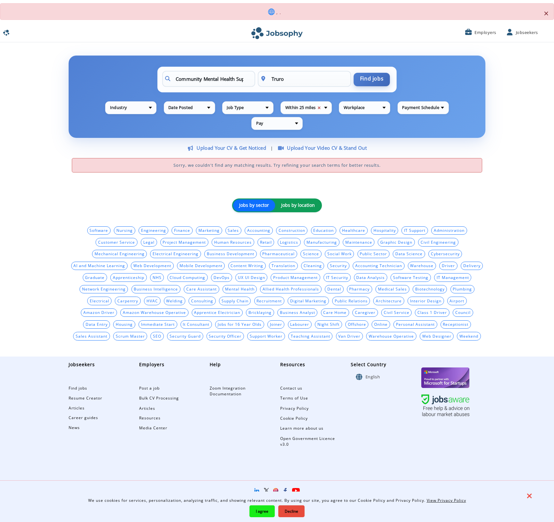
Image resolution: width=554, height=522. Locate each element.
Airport (456, 300)
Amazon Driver (98, 312)
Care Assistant (201, 288)
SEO (157, 336)
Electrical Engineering (175, 253)
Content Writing (247, 265)
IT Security (337, 277)
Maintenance (358, 242)
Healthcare (353, 230)
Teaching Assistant (310, 336)
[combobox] (130, 107)
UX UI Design (251, 277)
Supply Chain (235, 300)
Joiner (276, 324)
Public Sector (373, 253)
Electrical (99, 300)
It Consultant (196, 324)
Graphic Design (396, 242)
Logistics (289, 242)
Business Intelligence (156, 288)
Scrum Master (130, 336)
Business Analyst (297, 312)
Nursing (124, 230)
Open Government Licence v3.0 (307, 441)
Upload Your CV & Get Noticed (231, 148)
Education (323, 230)
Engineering (153, 230)
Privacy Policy (294, 408)
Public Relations (351, 300)
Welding (174, 300)
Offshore (357, 324)
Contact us (291, 388)
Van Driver (349, 336)
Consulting (202, 300)
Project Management (184, 242)
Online (381, 324)
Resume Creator (85, 398)
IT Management (453, 277)
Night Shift (328, 324)
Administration (449, 230)
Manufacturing (321, 242)
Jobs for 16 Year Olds (240, 324)
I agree (262, 511)
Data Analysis (370, 277)
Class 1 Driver (432, 312)
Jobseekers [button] (527, 32)
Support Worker (266, 336)
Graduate (95, 277)
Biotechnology (430, 288)
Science (311, 253)
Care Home (335, 312)
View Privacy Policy (446, 500)
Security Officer (225, 336)
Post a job (149, 388)
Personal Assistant (415, 324)
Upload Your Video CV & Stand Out (327, 148)
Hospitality (385, 230)
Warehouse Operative (391, 336)
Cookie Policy (294, 418)
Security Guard (185, 336)
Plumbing (462, 288)
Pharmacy (359, 288)
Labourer (299, 324)
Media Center (153, 428)
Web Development (152, 265)
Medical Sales (392, 288)
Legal (149, 242)
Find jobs (371, 78)
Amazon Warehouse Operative (154, 312)
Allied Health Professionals (291, 288)
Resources (150, 418)
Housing (124, 324)
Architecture (389, 300)
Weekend (468, 336)
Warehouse (421, 265)
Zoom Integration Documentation (228, 391)
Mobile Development (201, 265)
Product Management (295, 277)
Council (463, 312)
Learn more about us (301, 428)
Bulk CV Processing (159, 398)
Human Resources (233, 242)
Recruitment (269, 300)
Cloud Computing (187, 277)
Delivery (472, 265)
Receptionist (455, 324)
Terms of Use (294, 398)
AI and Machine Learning (99, 265)
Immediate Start (158, 324)
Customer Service (116, 242)
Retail (266, 242)
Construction (292, 230)
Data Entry (97, 324)
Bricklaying (260, 312)
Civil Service (396, 312)
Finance (182, 230)
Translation (283, 265)
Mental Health (240, 288)
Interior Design (425, 300)
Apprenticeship (128, 277)
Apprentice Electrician (217, 312)
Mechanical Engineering (120, 253)
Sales (233, 230)
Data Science (409, 253)
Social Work (339, 253)
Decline (291, 511)
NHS (157, 277)
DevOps (222, 277)
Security (338, 265)
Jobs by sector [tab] (254, 205)
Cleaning (313, 265)
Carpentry (127, 300)
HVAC (152, 300)
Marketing (209, 230)
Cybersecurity (445, 253)
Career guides (83, 417)
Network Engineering (104, 288)
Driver (448, 265)
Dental (334, 288)
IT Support (414, 230)
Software (98, 230)
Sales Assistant (91, 336)
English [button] (371, 377)
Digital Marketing (308, 300)
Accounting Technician (378, 265)
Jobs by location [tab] (298, 205)
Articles (77, 408)
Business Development (230, 253)
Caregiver (365, 312)
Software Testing (410, 277)
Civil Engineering (438, 242)
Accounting (258, 230)
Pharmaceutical (278, 253)
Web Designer (436, 336)
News (74, 427)
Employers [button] (485, 32)
